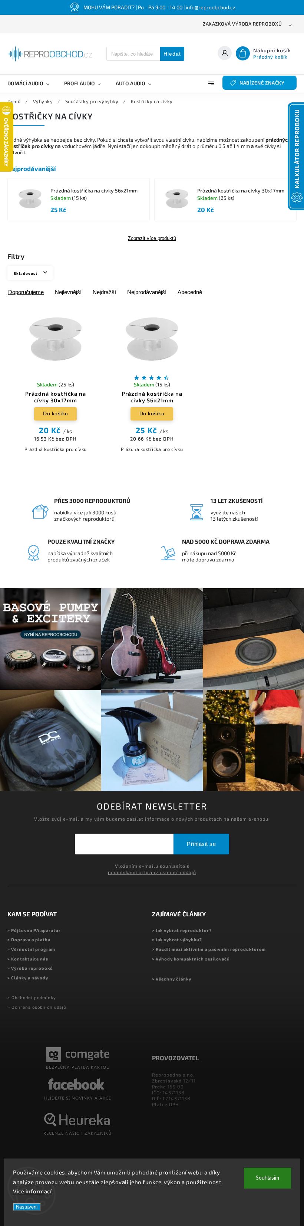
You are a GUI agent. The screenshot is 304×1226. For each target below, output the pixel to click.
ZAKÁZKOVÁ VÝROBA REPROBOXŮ (242, 24)
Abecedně (190, 292)
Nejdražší (104, 292)
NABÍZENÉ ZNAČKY (262, 83)
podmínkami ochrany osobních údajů (152, 872)
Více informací (32, 1191)
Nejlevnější (68, 292)
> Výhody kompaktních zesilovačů (191, 958)
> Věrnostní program (31, 949)
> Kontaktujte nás (27, 958)
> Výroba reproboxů (30, 968)
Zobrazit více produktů (152, 238)
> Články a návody (27, 977)
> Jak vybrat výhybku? (177, 939)
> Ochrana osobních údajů (36, 1007)
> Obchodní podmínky (31, 997)
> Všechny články (171, 978)
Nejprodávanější (146, 292)
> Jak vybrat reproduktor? (182, 930)
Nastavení (27, 1207)
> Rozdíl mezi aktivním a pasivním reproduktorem (209, 949)
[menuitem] (32, 83)
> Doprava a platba (28, 939)
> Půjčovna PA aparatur (34, 930)
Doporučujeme (26, 292)
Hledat (172, 54)
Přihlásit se (201, 844)
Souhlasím (267, 1178)
